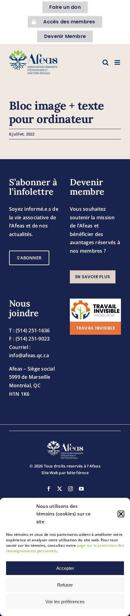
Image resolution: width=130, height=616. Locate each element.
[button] (121, 514)
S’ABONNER (29, 258)
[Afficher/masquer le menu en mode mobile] (118, 62)
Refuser (65, 584)
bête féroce (78, 472)
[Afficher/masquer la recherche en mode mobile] (105, 62)
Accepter (65, 568)
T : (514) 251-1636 (29, 330)
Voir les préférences (65, 601)
